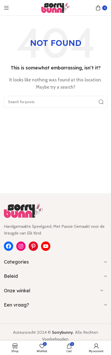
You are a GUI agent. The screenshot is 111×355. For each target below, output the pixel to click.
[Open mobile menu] (6, 8)
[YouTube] (45, 246)
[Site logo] (55, 7)
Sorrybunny (62, 332)
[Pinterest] (33, 246)
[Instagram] (21, 246)
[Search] (101, 102)
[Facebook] (8, 246)
